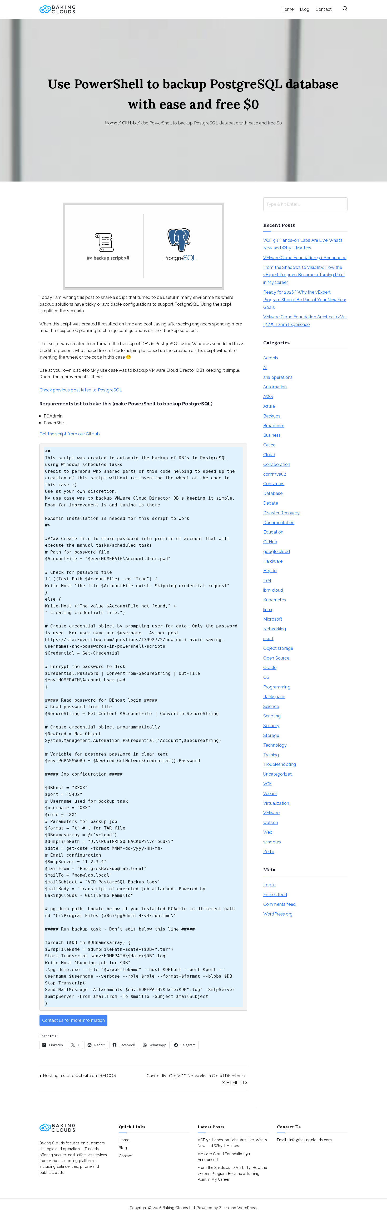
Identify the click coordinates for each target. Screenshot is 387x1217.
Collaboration (276, 464)
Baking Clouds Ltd (179, 1208)
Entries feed (275, 894)
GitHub (270, 541)
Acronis (270, 357)
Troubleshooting (279, 764)
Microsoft (272, 619)
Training (271, 754)
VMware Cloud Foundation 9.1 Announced (304, 257)
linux (267, 609)
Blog (304, 9)
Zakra (224, 1208)
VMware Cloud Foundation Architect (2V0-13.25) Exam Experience (305, 320)
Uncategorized (277, 774)
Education (273, 532)
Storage (271, 735)
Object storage (278, 648)
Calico (269, 444)
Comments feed (279, 904)
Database (272, 493)
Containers (274, 483)
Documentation (278, 522)
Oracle (269, 667)
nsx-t (268, 638)
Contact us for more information (73, 1020)
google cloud (276, 551)
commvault (274, 474)
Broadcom (273, 425)
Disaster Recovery (281, 512)
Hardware (272, 561)
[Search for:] (305, 204)
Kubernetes (274, 599)
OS (266, 677)
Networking (274, 628)
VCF (267, 783)
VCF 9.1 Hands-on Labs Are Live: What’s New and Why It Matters (303, 244)
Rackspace (274, 696)
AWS (268, 396)
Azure (269, 406)
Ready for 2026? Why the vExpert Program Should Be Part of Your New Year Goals (304, 300)
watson (270, 822)
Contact (324, 9)
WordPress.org (277, 914)
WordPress (247, 1208)
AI (265, 367)
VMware (271, 812)
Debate (270, 503)
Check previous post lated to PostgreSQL (80, 390)
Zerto (268, 851)
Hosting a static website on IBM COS (79, 1075)
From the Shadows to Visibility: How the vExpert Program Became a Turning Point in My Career (304, 275)
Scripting (272, 715)
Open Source (276, 658)
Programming (276, 687)
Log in (269, 884)
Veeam (270, 793)
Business (272, 435)
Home (287, 9)
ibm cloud (273, 590)
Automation (275, 386)
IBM (267, 580)
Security (271, 725)
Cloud (269, 454)
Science (271, 706)
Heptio (270, 570)
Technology (275, 745)
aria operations (277, 377)
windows (272, 841)
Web (267, 832)
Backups (271, 416)
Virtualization (276, 803)
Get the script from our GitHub (69, 433)
